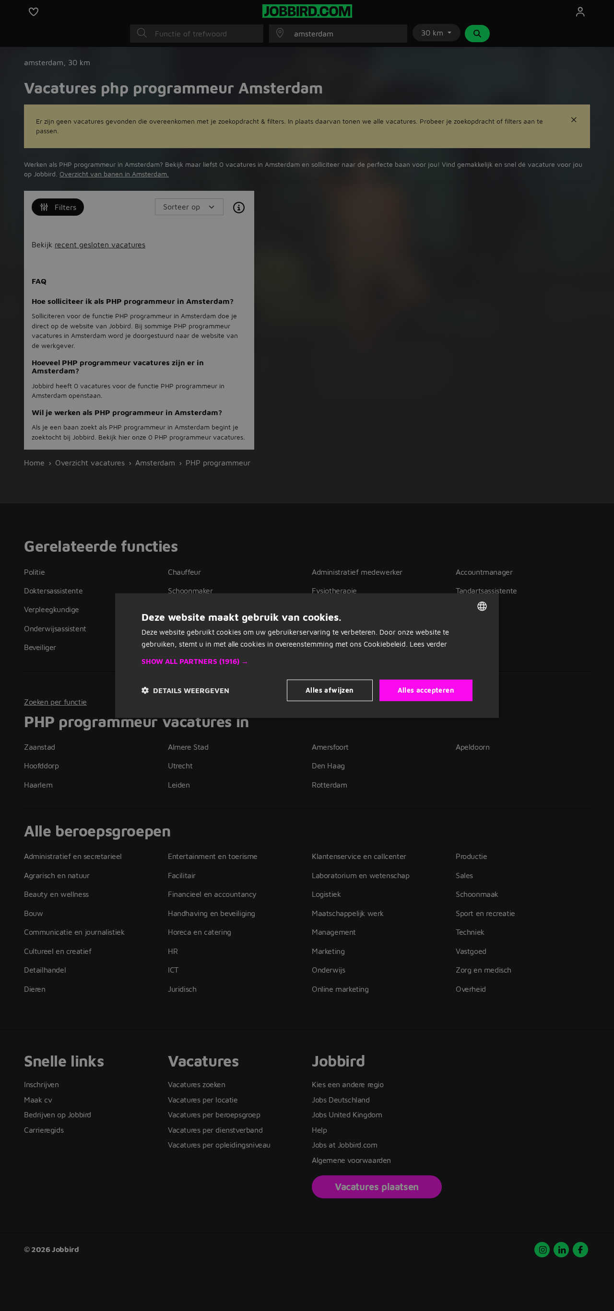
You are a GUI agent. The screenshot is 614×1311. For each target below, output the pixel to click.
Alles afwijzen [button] (330, 690)
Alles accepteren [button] (426, 690)
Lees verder (428, 643)
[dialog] (307, 655)
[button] (307, 661)
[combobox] (482, 606)
